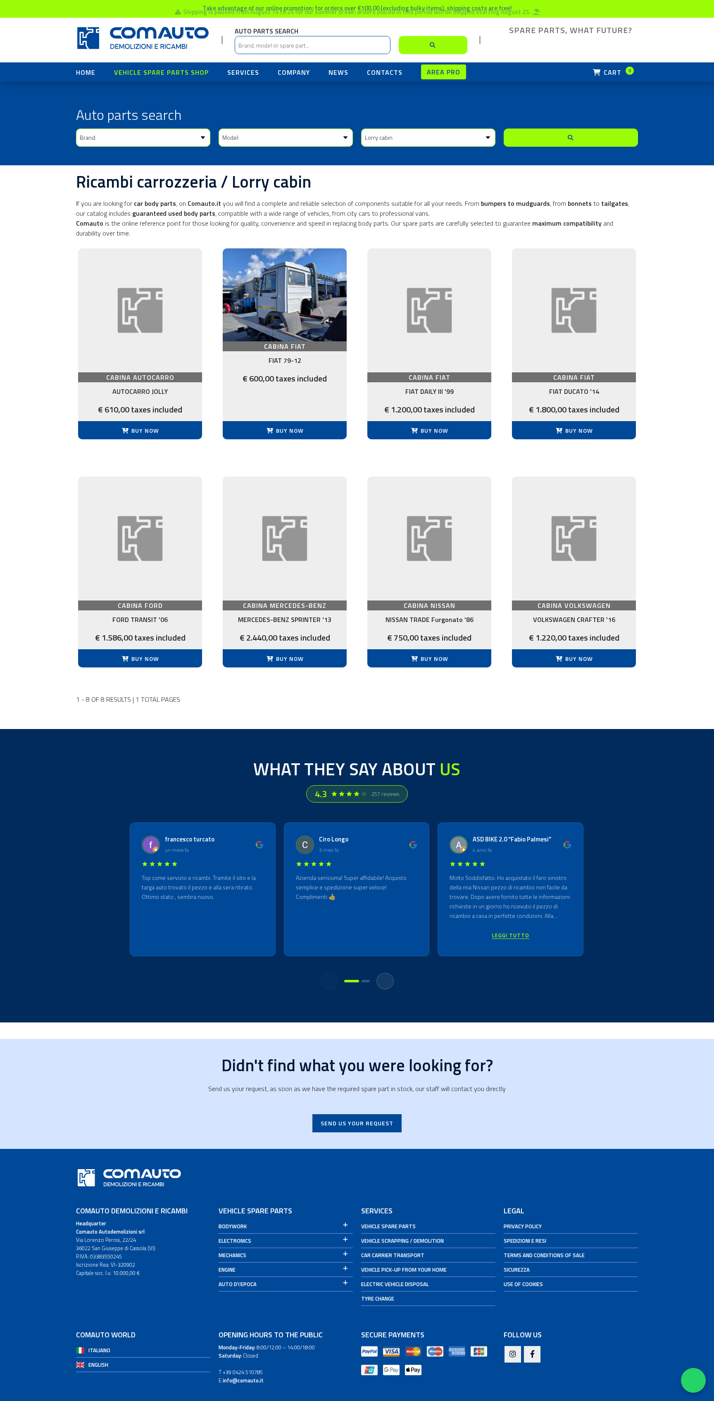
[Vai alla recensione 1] (351, 981)
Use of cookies (523, 1284)
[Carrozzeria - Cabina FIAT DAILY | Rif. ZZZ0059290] (429, 310)
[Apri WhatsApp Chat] (693, 1380)
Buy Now (144, 430)
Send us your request (357, 1123)
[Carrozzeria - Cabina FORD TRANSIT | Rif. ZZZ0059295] (140, 538)
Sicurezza (517, 1269)
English (98, 1364)
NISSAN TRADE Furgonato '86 (430, 619)
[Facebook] (532, 1355)
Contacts (384, 72)
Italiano (99, 1350)
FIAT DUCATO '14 (574, 391)
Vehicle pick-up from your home (404, 1269)
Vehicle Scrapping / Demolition (402, 1241)
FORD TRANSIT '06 (140, 619)
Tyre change (377, 1298)
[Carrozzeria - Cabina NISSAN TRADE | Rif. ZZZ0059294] (429, 538)
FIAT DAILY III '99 (429, 391)
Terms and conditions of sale (544, 1255)
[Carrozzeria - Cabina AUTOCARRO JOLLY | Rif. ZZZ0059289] (140, 310)
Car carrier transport (392, 1255)
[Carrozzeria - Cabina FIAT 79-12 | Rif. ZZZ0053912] (285, 294)
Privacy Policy (523, 1226)
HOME (85, 72)
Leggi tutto (510, 935)
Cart (616, 72)
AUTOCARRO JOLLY (140, 391)
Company (294, 72)
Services (243, 72)
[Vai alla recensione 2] (366, 981)
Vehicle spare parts (388, 1226)
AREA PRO (443, 72)
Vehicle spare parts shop (161, 72)
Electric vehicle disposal (395, 1284)
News (338, 72)
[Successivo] (385, 981)
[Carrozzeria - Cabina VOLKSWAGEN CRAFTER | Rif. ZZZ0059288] (574, 538)
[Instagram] (513, 1355)
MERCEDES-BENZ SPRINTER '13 (284, 619)
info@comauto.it (243, 1380)
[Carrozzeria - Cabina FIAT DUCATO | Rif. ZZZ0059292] (574, 310)
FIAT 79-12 (285, 360)
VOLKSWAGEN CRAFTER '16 (574, 619)
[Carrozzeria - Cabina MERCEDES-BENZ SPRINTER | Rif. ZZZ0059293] (285, 538)
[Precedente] (329, 981)
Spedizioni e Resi (525, 1241)
